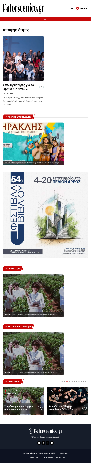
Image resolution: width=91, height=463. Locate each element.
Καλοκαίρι (19, 391)
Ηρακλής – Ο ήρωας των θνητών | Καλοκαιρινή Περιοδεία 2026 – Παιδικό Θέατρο (31, 163)
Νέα (7, 39)
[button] (86, 401)
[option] (33, 144)
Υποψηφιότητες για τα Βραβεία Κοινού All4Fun (18, 89)
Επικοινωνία (60, 457)
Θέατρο (72, 391)
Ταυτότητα (34, 457)
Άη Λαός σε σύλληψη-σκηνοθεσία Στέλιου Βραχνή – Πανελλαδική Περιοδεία (19, 409)
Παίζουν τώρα (30, 391)
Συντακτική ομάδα (46, 457)
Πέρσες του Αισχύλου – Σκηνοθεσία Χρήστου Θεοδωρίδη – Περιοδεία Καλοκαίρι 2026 (61, 410)
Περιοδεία (9, 391)
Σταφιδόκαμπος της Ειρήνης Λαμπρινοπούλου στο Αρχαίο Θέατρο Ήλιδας (29, 315)
